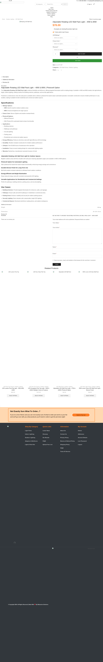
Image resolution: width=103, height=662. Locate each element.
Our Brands (46, 437)
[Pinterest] (11, 0)
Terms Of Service (65, 451)
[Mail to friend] (60, 70)
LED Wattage (56, 35)
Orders (80, 430)
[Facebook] (9, 0)
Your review (56, 227)
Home (52, 7)
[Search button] (65, 4)
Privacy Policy (64, 437)
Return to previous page (95, 19)
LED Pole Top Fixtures (8, 386)
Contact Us (63, 434)
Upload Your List (47, 444)
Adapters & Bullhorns (52, 12)
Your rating (56, 222)
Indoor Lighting (51, 15)
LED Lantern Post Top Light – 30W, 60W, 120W (13, 389)
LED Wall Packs (19, 19)
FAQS (44, 441)
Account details (82, 437)
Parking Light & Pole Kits (51, 10)
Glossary (45, 434)
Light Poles (51, 9)
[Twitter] (10, 0)
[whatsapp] (61, 70)
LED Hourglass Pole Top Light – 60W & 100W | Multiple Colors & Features (38, 389)
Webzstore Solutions (43, 604)
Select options (13, 395)
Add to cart (81, 53)
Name (55, 247)
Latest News (46, 430)
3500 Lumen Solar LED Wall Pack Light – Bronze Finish (90, 389)
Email (54, 253)
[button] (81, 415)
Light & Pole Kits (30, 444)
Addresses (81, 434)
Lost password (82, 441)
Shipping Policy (65, 444)
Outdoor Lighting (51, 13)
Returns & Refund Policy (67, 441)
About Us (63, 430)
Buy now (77, 60)
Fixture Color (56, 41)
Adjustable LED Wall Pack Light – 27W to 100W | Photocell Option (64, 389)
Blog (51, 16)
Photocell (55, 47)
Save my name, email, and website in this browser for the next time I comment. (75, 260)
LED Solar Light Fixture (85, 386)
